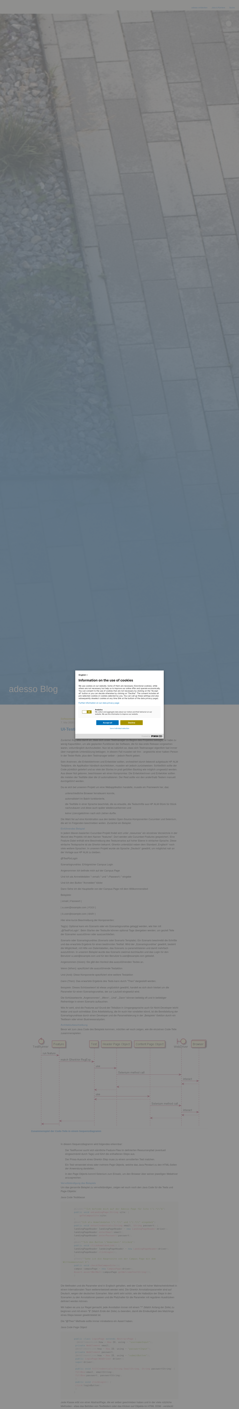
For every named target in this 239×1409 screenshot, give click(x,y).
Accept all (107, 722)
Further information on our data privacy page (99, 703)
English (82, 675)
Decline (131, 722)
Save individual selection (119, 728)
